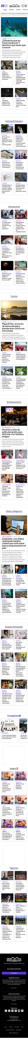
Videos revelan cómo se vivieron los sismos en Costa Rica (21, 103)
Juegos (13, 13)
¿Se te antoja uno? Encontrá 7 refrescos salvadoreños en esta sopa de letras (7, 811)
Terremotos (3, 13)
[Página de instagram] (12, 1011)
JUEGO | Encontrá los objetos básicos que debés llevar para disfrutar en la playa (7, 835)
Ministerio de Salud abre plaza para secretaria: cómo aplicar (7, 646)
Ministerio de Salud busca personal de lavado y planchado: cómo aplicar (6, 670)
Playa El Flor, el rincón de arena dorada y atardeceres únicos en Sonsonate (13, 327)
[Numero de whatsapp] (15, 1011)
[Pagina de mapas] (23, 6)
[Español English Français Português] (25, 6)
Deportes (18, 782)
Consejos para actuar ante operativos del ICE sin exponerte (6, 225)
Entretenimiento (6, 427)
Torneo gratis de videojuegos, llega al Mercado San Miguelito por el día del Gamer (7, 466)
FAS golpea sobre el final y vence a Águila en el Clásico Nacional (20, 886)
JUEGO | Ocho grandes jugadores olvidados (20, 786)
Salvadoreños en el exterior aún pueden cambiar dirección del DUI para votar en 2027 (7, 189)
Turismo (18, 9)
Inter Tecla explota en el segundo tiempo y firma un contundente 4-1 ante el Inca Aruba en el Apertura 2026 (7, 933)
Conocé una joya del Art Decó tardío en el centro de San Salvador (9, 736)
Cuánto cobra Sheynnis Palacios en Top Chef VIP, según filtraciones (20, 465)
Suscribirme (14, 973)
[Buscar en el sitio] (6, 6)
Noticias (11, 9)
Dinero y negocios (18, 72)
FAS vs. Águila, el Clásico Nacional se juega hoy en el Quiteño (21, 909)
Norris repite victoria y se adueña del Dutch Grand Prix (6, 886)
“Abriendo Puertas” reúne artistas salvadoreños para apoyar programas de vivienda (6, 491)
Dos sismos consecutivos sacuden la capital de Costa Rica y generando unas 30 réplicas (7, 252)
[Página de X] (9, 1011)
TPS (9, 13)
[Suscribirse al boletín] (2, 6)
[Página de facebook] (6, 1011)
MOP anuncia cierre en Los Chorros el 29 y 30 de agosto (6, 165)
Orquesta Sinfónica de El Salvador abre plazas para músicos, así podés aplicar (20, 697)
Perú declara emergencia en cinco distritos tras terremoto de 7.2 (20, 251)
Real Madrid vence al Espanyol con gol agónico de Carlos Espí (6, 909)
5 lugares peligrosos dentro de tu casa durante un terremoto (7, 76)
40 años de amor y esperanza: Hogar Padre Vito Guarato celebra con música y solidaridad (20, 492)
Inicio (5, 9)
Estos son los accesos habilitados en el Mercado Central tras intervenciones (7, 140)
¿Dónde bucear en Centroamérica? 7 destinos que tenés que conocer (14, 44)
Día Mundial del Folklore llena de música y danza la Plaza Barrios (21, 357)
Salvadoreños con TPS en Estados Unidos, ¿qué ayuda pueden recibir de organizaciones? (21, 227)
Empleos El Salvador (22, 13)
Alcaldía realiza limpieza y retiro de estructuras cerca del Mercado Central (21, 188)
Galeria (18, 830)
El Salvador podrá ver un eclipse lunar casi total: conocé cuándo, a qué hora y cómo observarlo (21, 141)
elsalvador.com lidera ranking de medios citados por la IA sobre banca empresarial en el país (14, 543)
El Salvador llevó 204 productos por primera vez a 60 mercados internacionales (7, 582)
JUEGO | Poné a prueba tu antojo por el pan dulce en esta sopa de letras (20, 811)
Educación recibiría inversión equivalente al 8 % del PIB (20, 646)
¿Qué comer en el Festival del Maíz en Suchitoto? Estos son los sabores (6, 358)
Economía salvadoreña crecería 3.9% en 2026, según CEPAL (20, 582)
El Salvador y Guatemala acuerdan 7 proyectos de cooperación (20, 165)
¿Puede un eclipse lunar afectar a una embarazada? (6, 103)
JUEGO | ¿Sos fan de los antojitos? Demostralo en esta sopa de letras (6, 787)
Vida (3, 71)
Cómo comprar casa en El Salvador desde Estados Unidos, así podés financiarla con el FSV (21, 79)
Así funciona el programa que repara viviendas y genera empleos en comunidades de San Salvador (7, 607)
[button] (25, 731)
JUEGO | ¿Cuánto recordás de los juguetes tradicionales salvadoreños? (20, 835)
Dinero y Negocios (13, 1032)
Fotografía (5, 733)
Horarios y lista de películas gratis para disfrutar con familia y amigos (13, 433)
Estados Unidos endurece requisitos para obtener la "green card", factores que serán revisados (20, 278)
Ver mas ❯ (13, 987)
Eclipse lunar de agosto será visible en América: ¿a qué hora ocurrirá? (6, 277)
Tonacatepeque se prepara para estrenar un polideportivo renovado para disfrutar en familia (21, 383)
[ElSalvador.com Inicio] (14, 5)
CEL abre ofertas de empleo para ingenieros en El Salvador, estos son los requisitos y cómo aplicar (7, 698)
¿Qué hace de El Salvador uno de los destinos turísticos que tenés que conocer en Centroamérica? (7, 383)
